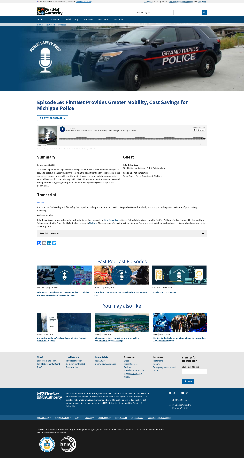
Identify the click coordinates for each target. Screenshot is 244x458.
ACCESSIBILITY (137, 417)
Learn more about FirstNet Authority (181, 2)
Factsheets (158, 360)
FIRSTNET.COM (43, 417)
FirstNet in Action (74, 360)
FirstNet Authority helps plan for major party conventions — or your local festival (179, 339)
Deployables (72, 367)
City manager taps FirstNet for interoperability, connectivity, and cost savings (117, 339)
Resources (118, 19)
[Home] (50, 13)
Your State (88, 19)
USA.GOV (88, 417)
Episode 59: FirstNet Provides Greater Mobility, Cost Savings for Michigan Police (70, 148)
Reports (156, 364)
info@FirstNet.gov (180, 400)
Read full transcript (49, 233)
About (40, 19)
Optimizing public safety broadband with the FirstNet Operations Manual (61, 339)
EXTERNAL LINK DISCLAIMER (159, 417)
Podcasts (128, 367)
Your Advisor (100, 360)
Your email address (191, 366)
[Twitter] (54, 243)
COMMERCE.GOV (62, 417)
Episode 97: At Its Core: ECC (164, 292)
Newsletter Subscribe (134, 370)
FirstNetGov (40, 148)
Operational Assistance (105, 364)
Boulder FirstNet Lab (75, 364)
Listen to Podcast (52, 118)
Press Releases (131, 364)
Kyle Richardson (111, 220)
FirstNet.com (202, 2)
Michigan (93, 223)
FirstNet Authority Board (48, 364)
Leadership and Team (47, 360)
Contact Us (148, 2)
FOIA (77, 417)
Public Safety (72, 19)
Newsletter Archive (133, 373)
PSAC (39, 367)
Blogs (126, 360)
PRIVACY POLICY (104, 417)
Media (127, 376)
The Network (55, 19)
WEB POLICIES (121, 417)
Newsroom (103, 19)
